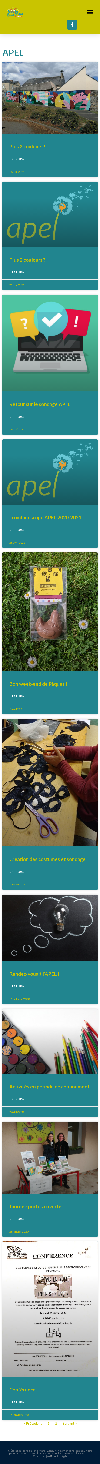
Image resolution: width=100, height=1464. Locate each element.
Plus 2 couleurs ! (27, 146)
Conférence (22, 1389)
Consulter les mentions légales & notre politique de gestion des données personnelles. (50, 1452)
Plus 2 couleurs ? (27, 260)
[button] (90, 12)
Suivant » (70, 1423)
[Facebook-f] (72, 25)
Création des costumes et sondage (47, 859)
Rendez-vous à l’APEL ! (34, 974)
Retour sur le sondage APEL (40, 404)
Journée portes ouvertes (36, 1206)
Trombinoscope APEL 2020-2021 (45, 517)
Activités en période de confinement (49, 1086)
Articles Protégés (57, 1456)
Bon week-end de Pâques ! (38, 684)
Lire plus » (16, 159)
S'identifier (39, 1456)
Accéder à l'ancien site (77, 1453)
